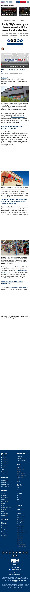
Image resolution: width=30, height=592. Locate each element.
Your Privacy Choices (16, 569)
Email (21, 40)
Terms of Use (20, 520)
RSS (23, 552)
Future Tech (20, 477)
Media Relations (21, 526)
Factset (19, 578)
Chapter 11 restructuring (18, 117)
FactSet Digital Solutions (17, 580)
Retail (2, 511)
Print (18, 40)
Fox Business (6, 2)
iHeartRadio (16, 555)
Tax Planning (4, 473)
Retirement (4, 471)
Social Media (20, 469)
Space (18, 481)
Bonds (3, 503)
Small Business (5, 486)
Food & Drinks (4, 536)
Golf (18, 500)
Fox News (19, 540)
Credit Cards (4, 461)
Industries (3, 509)
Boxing (19, 496)
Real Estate (21, 453)
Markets (15, 19)
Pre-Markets (4, 513)
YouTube (13, 552)
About (19, 513)
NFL (18, 488)
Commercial (20, 458)
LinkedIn (20, 552)
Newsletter (26, 552)
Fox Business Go (21, 544)
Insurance (3, 467)
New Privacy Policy (15, 567)
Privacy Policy (20, 522)
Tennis (18, 502)
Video (19, 509)
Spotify (13, 555)
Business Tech (21, 473)
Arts (2, 538)
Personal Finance (4, 454)
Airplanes (3, 534)
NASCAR (19, 494)
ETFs (2, 505)
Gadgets (19, 471)
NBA (18, 490)
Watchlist (4, 519)
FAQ (18, 524)
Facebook (8, 40)
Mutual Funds (4, 515)
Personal (19, 456)
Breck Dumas (9, 49)
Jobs (18, 518)
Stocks (3, 493)
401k (2, 469)
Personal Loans (5, 463)
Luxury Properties (21, 460)
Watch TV (23, 2)
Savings (3, 465)
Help (15, 572)
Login (17, 2)
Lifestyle (4, 523)
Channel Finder (21, 516)
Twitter (11, 40)
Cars (2, 532)
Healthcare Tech (21, 475)
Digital (18, 467)
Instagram (10, 552)
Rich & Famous (5, 528)
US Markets (4, 495)
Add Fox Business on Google (15, 44)
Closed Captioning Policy (15, 574)
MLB (18, 492)
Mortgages (4, 457)
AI (17, 479)
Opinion (19, 506)
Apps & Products (21, 546)
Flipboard (16, 552)
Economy (4, 478)
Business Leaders (6, 507)
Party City (4, 78)
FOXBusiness (16, 49)
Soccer (19, 498)
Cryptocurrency (5, 497)
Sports (19, 485)
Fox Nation (19, 542)
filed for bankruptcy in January (18, 287)
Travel (3, 530)
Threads (15, 40)
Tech (18, 464)
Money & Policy (5, 484)
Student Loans (5, 459)
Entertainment (5, 526)
